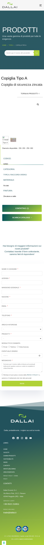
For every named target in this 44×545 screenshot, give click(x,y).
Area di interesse (9, 325)
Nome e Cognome (9, 269)
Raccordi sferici (19, 175)
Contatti (6, 465)
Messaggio (7, 360)
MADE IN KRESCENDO (26, 539)
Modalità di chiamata (11, 343)
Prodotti (6, 334)
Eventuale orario (10, 351)
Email (4, 306)
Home (4, 45)
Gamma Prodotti (9, 456)
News (5, 462)
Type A (11, 45)
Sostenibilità (8, 459)
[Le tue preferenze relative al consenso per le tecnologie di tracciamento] (4, 543)
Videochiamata (24, 347)
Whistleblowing (9, 469)
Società (6, 452)
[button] (38, 104)
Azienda (5, 278)
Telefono (6, 315)
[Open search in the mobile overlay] (22, 53)
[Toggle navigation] (35, 5)
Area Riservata (9, 472)
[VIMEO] (26, 438)
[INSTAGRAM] (22, 438)
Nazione (5, 297)
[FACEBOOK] (13, 438)
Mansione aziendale (11, 287)
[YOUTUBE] (30, 438)
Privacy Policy (32, 375)
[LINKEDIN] (17, 438)
